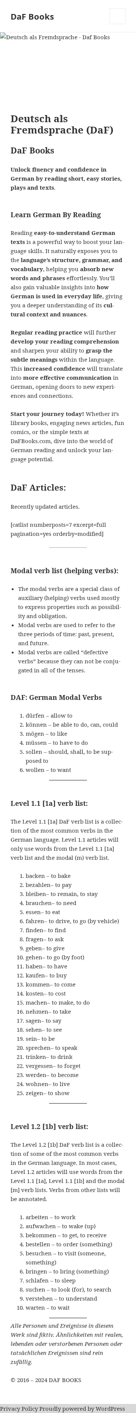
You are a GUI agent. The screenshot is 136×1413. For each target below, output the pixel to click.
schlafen (37, 1280)
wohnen (37, 1084)
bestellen (38, 1244)
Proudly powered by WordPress (82, 1408)
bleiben (36, 894)
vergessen (39, 1065)
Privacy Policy (19, 1408)
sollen (34, 751)
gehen (34, 957)
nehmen (37, 1011)
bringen (36, 1271)
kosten (35, 993)
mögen (35, 733)
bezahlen (38, 884)
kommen (38, 984)
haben (34, 966)
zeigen (34, 1093)
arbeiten (37, 1217)
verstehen (39, 1298)
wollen (35, 769)
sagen (33, 1020)
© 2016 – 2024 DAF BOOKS (46, 1380)
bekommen (41, 1235)
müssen (36, 742)
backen (35, 875)
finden (34, 930)
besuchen (39, 1253)
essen (33, 912)
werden (36, 1075)
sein (31, 1038)
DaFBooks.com (31, 441)
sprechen (38, 1047)
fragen (34, 939)
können (36, 724)
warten (35, 1307)
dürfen (35, 715)
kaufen (35, 975)
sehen (34, 1029)
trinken (36, 1056)
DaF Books (32, 16)
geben (34, 948)
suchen (35, 1289)
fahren (35, 921)
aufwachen (41, 1226)
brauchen (39, 903)
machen (36, 1002)
